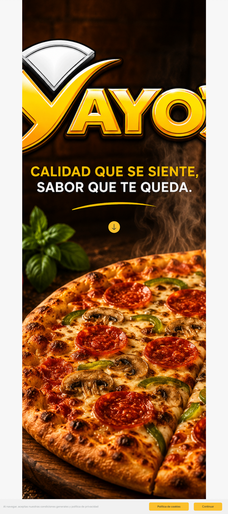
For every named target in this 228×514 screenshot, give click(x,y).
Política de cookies (168, 506)
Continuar (208, 506)
